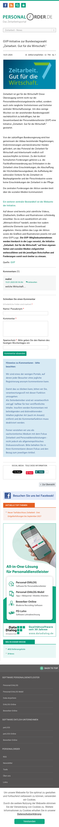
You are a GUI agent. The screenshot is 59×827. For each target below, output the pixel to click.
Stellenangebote (16, 649)
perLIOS (6, 727)
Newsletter (7, 763)
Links (5, 782)
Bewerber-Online (10, 711)
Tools (5, 769)
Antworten (32, 282)
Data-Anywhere (9, 698)
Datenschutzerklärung (29, 814)
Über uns (7, 776)
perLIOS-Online (9, 734)
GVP (13, 262)
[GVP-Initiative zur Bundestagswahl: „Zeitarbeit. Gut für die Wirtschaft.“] (29, 74)
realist (8, 279)
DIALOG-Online (9, 704)
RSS (5, 757)
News (11, 654)
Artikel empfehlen (35, 55)
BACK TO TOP (51, 668)
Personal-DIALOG (10, 685)
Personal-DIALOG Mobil (13, 692)
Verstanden (29, 821)
